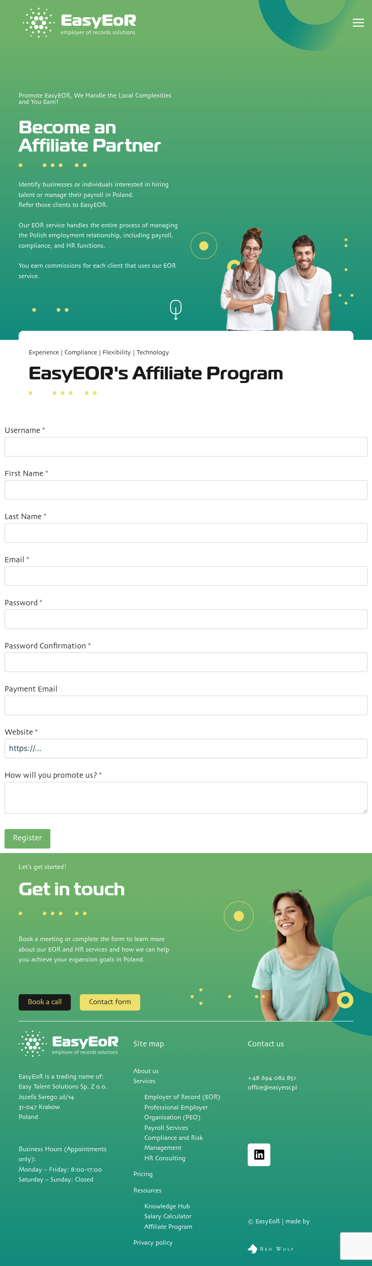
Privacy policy (153, 1243)
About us (146, 1071)
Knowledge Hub (167, 1206)
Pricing (143, 1174)
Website (21, 732)
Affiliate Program (168, 1227)
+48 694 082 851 (272, 1078)
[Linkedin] (259, 1154)
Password (23, 603)
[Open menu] (362, 23)
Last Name (25, 517)
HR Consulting (165, 1158)
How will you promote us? (53, 776)
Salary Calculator (167, 1216)
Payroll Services (166, 1128)
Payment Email (31, 689)
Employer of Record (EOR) (182, 1097)
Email (17, 560)
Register (27, 838)
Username (25, 431)
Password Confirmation (48, 646)
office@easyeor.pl (272, 1087)
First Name (26, 474)
